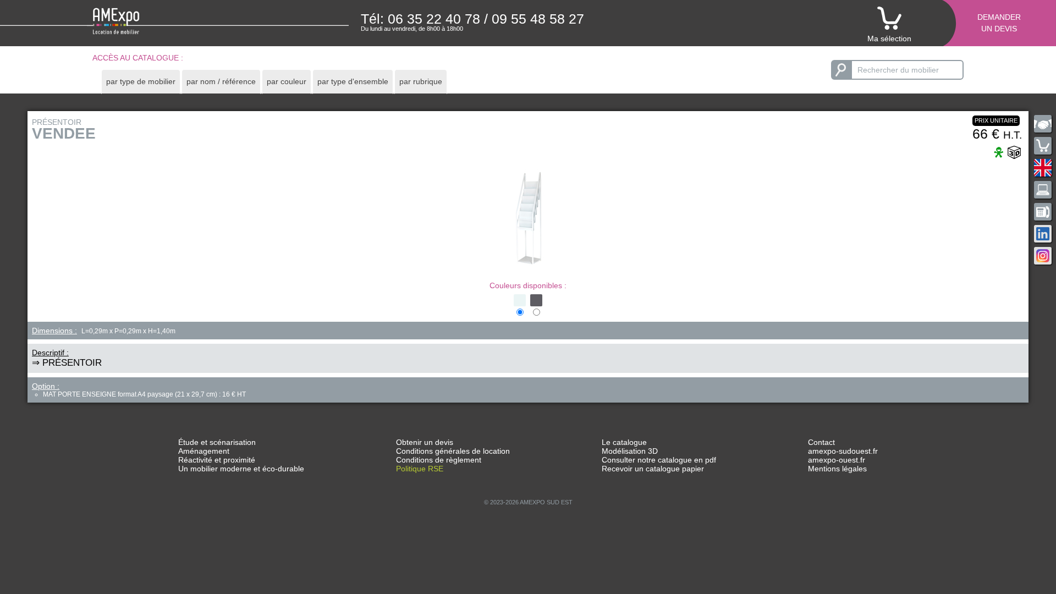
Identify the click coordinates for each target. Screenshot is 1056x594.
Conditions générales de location (453, 451)
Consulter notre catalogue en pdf (659, 459)
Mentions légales (837, 468)
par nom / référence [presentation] (221, 81)
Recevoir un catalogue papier (653, 468)
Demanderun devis (999, 23)
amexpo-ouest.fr (836, 459)
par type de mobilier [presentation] (140, 81)
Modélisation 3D (630, 451)
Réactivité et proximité (216, 459)
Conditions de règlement (438, 459)
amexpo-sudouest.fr (843, 451)
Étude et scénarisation (217, 442)
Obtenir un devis (424, 442)
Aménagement (203, 451)
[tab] (140, 81)
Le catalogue (624, 442)
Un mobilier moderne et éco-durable (241, 468)
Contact (821, 442)
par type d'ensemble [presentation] (352, 81)
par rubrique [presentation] (420, 81)
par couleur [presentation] (286, 81)
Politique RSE (419, 468)
